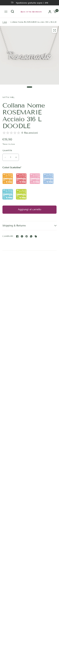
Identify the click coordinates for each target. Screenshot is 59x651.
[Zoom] (54, 30)
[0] (54, 11)
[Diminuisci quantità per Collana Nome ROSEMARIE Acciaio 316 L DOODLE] (5, 157)
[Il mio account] (49, 11)
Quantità (7, 150)
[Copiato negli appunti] (36, 236)
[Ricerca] (12, 11)
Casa (4, 22)
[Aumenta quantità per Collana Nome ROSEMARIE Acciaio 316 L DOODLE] (16, 157)
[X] (22, 236)
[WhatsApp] (31, 236)
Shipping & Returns (14, 225)
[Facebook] (17, 236)
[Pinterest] (27, 236)
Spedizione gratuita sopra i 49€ (32, 3)
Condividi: (7, 236)
